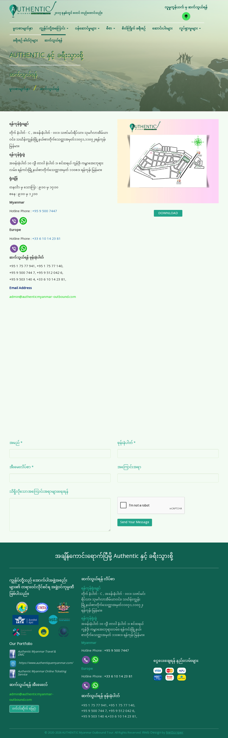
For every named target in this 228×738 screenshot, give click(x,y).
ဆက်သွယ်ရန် (53, 40)
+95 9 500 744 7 (22, 273)
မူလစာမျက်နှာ (23, 28)
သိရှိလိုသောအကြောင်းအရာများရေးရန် (38, 491)
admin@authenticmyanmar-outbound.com (42, 297)
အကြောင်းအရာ (129, 467)
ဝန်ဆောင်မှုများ (86, 28)
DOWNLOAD (168, 213)
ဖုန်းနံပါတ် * (126, 442)
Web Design (151, 732)
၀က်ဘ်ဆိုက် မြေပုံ (24, 708)
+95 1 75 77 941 (22, 266)
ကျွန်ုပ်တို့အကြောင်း (52, 28)
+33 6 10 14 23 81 (46, 239)
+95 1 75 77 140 (49, 266)
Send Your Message (134, 522)
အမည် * (15, 442)
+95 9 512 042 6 (49, 273)
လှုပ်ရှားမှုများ (189, 28)
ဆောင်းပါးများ (162, 28)
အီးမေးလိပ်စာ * (21, 467)
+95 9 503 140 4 (22, 279)
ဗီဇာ (109, 28)
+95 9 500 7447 (44, 211)
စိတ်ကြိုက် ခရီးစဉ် (134, 28)
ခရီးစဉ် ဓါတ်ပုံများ (25, 40)
